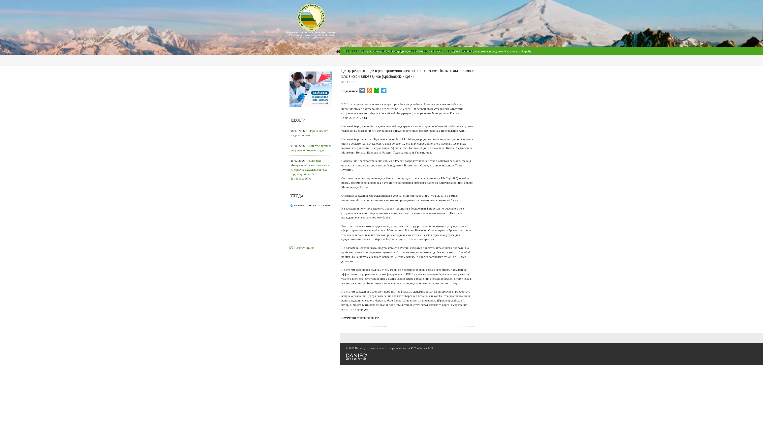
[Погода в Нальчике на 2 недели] (319, 205)
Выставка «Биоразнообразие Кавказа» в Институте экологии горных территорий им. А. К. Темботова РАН (309, 169)
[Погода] (296, 205)
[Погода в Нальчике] (310, 202)
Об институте (356, 51)
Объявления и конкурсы (440, 51)
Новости (412, 51)
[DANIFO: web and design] (356, 359)
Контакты (468, 51)
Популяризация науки (386, 51)
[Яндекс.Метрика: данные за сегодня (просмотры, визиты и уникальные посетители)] (302, 248)
